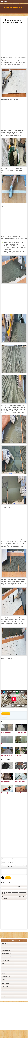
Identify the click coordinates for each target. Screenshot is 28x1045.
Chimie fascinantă (6, 950)
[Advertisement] (14, 37)
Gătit (3, 970)
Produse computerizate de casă (9, 957)
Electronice (4, 947)
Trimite (8, 877)
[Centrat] (17, 866)
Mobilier (4, 980)
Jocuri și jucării (5, 983)
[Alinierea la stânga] (14, 866)
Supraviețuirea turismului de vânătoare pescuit (12, 966)
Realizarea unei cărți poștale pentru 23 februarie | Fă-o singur (13, 897)
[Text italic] (6, 866)
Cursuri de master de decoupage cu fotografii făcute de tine (14, 893)
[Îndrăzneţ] (4, 866)
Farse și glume (5, 986)
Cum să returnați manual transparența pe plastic (13, 886)
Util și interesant (5, 960)
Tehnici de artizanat (6, 993)
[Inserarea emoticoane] (22, 866)
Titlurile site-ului (14, 940)
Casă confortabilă (6, 976)
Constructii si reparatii (7, 953)
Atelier (3, 973)
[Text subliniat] (9, 866)
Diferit (3, 990)
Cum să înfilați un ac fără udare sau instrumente (13, 889)
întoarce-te (6, 713)
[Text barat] (11, 866)
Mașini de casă (5, 943)
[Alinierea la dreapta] (19, 866)
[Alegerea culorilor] (25, 866)
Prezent (3, 996)
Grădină (3, 963)
